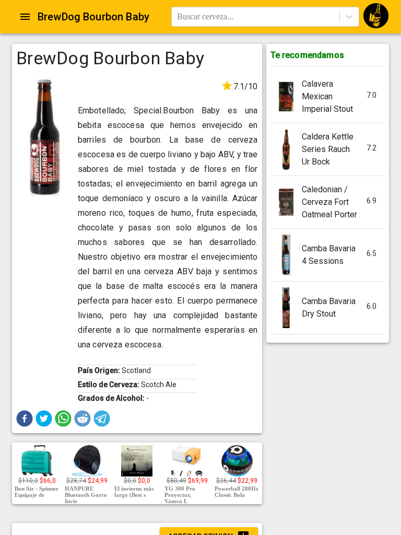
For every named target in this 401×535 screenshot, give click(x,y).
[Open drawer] (25, 16)
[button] (24, 418)
